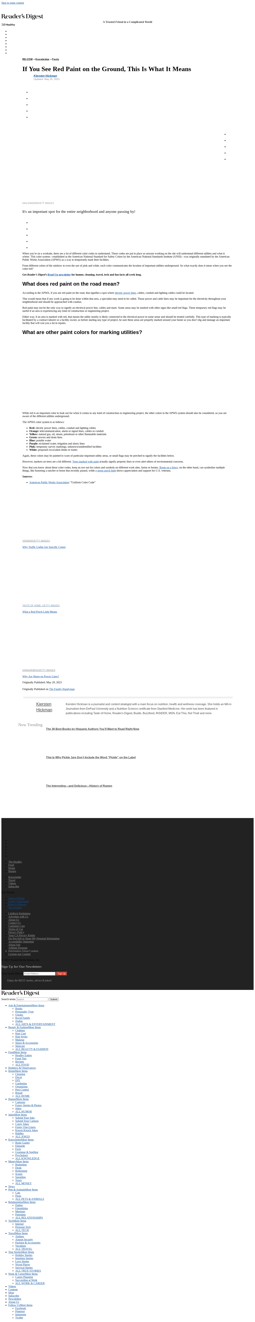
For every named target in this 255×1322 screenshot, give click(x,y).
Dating (19, 1205)
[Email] (32, 117)
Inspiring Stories (24, 1258)
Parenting (20, 1214)
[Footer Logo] (10, 834)
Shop (11, 1292)
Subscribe (13, 49)
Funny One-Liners (25, 1127)
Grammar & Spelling (26, 1152)
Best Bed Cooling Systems (23, 53)
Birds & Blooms (17, 904)
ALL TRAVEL (23, 1248)
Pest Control (22, 1089)
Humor (12, 40)
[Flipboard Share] (32, 98)
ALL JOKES (22, 1136)
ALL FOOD (22, 1064)
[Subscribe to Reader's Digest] (15, 988)
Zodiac (19, 1021)
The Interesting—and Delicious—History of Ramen (79, 785)
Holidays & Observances (22, 1067)
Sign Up (62, 973)
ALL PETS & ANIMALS (29, 1198)
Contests (13, 1289)
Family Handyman (18, 901)
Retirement (21, 1170)
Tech (17, 1220)
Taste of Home (16, 898)
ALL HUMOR (23, 1111)
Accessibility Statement (21, 941)
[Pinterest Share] (32, 110)
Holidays (13, 46)
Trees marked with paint (85, 461)
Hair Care (20, 1033)
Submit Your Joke (25, 1117)
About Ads (14, 944)
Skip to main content (12, 2)
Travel (11, 880)
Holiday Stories (23, 1255)
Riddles (19, 1133)
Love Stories (22, 1261)
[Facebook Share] (32, 92)
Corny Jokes (22, 1124)
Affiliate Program (17, 947)
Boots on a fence (168, 467)
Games (12, 34)
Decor (18, 1077)
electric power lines (125, 292)
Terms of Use (15, 929)
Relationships (22, 1202)
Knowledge (14, 43)
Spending (20, 1177)
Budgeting (21, 1164)
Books (18, 1008)
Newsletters (14, 1298)
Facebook (20, 1308)
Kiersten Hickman (45, 75)
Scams (18, 1174)
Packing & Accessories (27, 1242)
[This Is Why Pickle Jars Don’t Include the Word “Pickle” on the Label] (31, 769)
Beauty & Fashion (24, 1027)
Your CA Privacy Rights (21, 935)
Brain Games (22, 1142)
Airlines (19, 1236)
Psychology (21, 1155)
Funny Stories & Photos (28, 1105)
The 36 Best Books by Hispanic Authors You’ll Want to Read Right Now (92, 729)
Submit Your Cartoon (27, 1120)
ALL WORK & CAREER (30, 1283)
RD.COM (27, 59)
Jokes (18, 1108)
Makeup (19, 1039)
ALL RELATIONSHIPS (29, 1217)
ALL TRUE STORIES (28, 1270)
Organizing (21, 1086)
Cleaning (20, 1074)
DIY (17, 1080)
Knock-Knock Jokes (26, 1130)
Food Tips (20, 1058)
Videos (12, 883)
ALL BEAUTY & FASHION (31, 1049)
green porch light (106, 470)
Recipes (19, 1061)
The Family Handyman (62, 689)
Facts (55, 59)
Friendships (21, 1208)
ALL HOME (22, 1095)
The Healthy (15, 31)
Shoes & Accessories (26, 1042)
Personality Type (24, 1011)
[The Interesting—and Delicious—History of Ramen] (31, 797)
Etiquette (20, 1145)
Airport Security (24, 1239)
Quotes (19, 1014)
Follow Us (20, 1305)
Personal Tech (23, 1227)
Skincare (20, 1046)
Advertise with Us (18, 916)
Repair (19, 1092)
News (11, 1186)
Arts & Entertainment (26, 1005)
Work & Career (23, 1273)
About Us (13, 919)
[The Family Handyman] (25, 685)
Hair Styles (21, 1036)
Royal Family (22, 1017)
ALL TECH (22, 1230)
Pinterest (20, 1311)
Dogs (18, 1195)
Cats (17, 1192)
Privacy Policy (16, 932)
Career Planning (24, 1277)
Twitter (19, 1317)
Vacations (20, 1245)
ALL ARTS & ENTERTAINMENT (35, 1024)
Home (11, 37)
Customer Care (16, 926)
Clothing (20, 1030)
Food (11, 864)
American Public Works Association (49, 482)
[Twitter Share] (32, 104)
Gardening (21, 1083)
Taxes (18, 1180)
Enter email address (12, 973)
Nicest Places (22, 1264)
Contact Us (14, 922)
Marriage (20, 1211)
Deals (18, 1167)
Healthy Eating (23, 1055)
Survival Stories (24, 1267)
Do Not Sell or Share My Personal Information (34, 938)
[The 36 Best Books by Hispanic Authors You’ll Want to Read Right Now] (31, 740)
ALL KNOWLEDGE (27, 1158)
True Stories (21, 1252)
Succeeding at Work (26, 1280)
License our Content (19, 954)
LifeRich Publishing (19, 913)
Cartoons (20, 1102)
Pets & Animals (23, 1189)
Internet (19, 1223)
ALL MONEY (23, 1183)
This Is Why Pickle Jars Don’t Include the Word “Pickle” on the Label (91, 757)
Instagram (20, 1314)
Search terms (8, 999)
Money (18, 1161)
